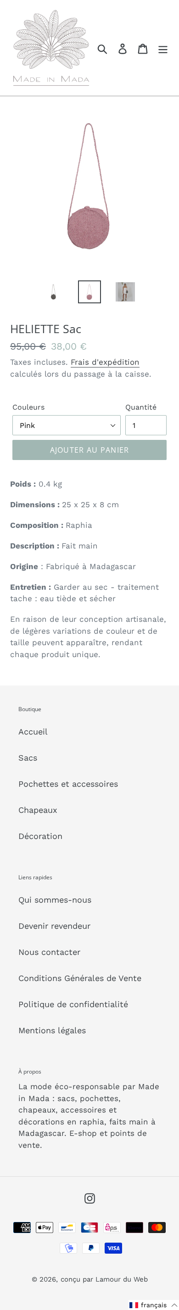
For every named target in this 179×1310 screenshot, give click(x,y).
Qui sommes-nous (54, 899)
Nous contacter (49, 952)
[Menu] (163, 48)
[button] (154, 1305)
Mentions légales (52, 1030)
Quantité (141, 407)
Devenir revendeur (54, 926)
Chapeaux (37, 810)
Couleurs (28, 407)
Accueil (33, 731)
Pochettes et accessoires (68, 784)
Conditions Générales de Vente (79, 978)
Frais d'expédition (105, 362)
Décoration (40, 836)
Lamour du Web (121, 1279)
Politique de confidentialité (73, 1004)
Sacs (27, 757)
